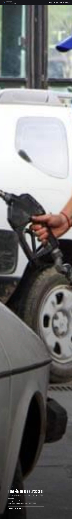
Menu (51, 2)
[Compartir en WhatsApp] (22, 508)
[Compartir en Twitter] (20, 508)
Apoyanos (66, 2)
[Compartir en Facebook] (17, 508)
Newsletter (58, 2)
